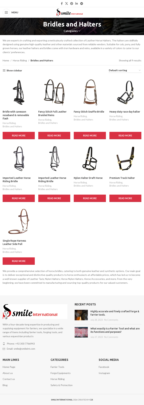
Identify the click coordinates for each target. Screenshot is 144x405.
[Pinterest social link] (71, 3)
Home (6, 60)
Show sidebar (14, 70)
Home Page (9, 366)
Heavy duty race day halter (124, 111)
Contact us (9, 378)
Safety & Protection (62, 385)
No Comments (111, 320)
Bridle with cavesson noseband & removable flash (16, 115)
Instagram (104, 373)
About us (8, 373)
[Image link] (35, 311)
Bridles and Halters (12, 126)
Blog (5, 385)
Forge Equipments (61, 373)
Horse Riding (20, 60)
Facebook (104, 366)
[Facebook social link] (62, 3)
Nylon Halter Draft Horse (88, 178)
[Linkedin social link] (76, 3)
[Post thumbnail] (81, 316)
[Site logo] (72, 12)
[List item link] (36, 344)
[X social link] (66, 3)
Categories (71, 31)
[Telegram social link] (81, 3)
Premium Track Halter (122, 178)
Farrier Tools (57, 366)
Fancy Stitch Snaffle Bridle (89, 111)
